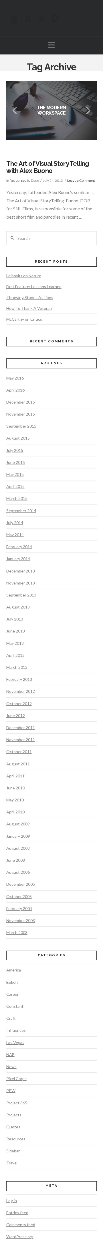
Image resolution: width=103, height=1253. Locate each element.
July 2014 (14, 522)
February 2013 (19, 679)
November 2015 (20, 414)
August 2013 (18, 606)
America (13, 969)
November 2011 (20, 739)
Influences (16, 1030)
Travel (11, 1162)
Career (12, 994)
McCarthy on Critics (24, 319)
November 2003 (20, 920)
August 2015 (18, 438)
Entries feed (17, 1212)
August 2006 (18, 872)
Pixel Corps (16, 1078)
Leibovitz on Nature (23, 275)
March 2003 (16, 932)
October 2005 (19, 896)
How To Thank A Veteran (29, 308)
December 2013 (20, 570)
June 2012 (15, 715)
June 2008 (15, 860)
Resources (18, 180)
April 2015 (15, 486)
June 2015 (15, 462)
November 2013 (20, 582)
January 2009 (18, 836)
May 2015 (15, 474)
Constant (14, 1006)
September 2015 (21, 426)
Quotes (13, 1126)
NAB (10, 1054)
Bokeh (12, 982)
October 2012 (19, 703)
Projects (13, 1114)
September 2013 (21, 594)
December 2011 (20, 727)
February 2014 (19, 546)
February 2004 (19, 908)
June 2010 (15, 787)
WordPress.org (19, 1236)
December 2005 (20, 884)
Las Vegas (15, 1042)
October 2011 (19, 751)
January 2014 (18, 558)
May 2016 (15, 378)
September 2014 (21, 510)
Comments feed (20, 1224)
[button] (51, 45)
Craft (11, 1018)
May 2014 (15, 534)
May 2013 (15, 643)
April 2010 (15, 811)
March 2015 (16, 498)
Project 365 (16, 1102)
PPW (10, 1090)
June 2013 (15, 631)
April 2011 (15, 775)
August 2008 (18, 848)
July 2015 (14, 450)
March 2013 (16, 667)
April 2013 (15, 655)
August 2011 (18, 763)
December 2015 (20, 402)
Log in (11, 1200)
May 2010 (15, 799)
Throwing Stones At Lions (29, 297)
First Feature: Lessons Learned (34, 286)
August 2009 (18, 823)
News (11, 1066)
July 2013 (14, 618)
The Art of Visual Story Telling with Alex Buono (47, 167)
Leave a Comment (81, 180)
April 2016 (15, 390)
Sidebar (13, 1150)
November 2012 (20, 691)
